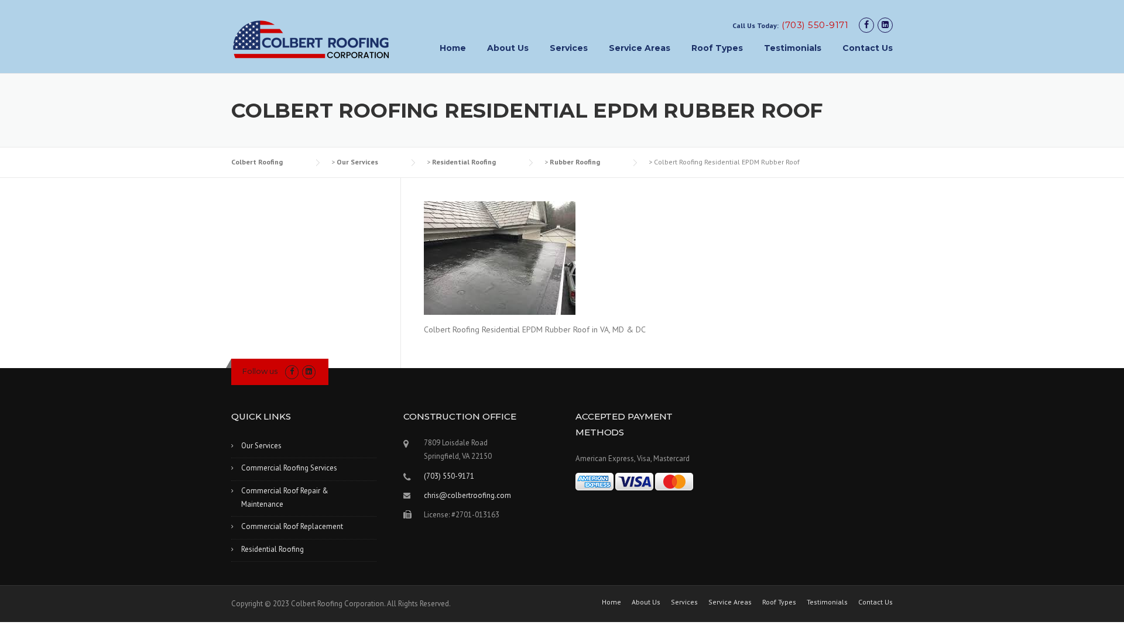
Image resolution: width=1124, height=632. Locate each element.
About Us (508, 48)
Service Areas (639, 48)
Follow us (259, 371)
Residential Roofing (272, 549)
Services (569, 48)
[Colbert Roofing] (311, 39)
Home (453, 48)
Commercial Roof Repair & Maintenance (284, 497)
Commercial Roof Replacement (292, 526)
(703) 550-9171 (815, 24)
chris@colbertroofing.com (467, 495)
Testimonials (792, 48)
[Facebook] (866, 24)
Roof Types (717, 48)
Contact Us (867, 48)
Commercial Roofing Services (289, 468)
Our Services (261, 446)
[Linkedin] (885, 24)
